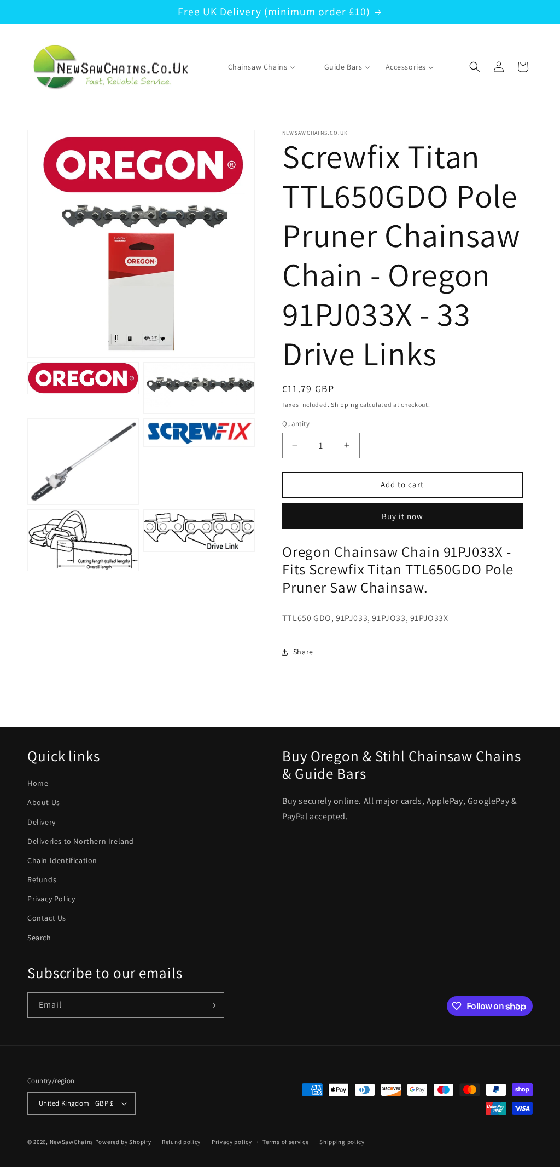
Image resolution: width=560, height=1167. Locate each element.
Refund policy (181, 1142)
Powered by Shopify (123, 1142)
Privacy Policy (51, 899)
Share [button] (303, 652)
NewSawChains (72, 1142)
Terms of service (285, 1142)
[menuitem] (255, 66)
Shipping (345, 404)
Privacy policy (232, 1142)
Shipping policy (342, 1142)
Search (39, 937)
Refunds (41, 879)
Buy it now (402, 516)
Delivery (41, 822)
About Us (43, 802)
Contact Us (46, 918)
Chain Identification (62, 860)
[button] (475, 67)
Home (37, 783)
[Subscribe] (212, 1005)
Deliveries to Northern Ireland (80, 841)
